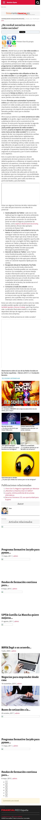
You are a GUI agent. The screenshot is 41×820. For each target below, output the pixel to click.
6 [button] (6, 796)
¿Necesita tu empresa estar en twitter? (19, 491)
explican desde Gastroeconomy (26, 224)
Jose (2, 20)
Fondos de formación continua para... (19, 583)
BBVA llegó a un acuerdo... (16, 647)
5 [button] (6, 793)
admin (15, 556)
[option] (20, 574)
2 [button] (6, 785)
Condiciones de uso (6, 816)
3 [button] (6, 787)
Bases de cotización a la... (15, 709)
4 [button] (6, 790)
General (4, 19)
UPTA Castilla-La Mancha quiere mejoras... (20, 616)
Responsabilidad (17, 816)
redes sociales (12, 19)
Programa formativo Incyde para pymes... (20, 551)
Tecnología (20, 19)
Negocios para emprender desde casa (20, 678)
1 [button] (6, 782)
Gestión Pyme (12, 2)
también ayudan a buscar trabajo (13, 307)
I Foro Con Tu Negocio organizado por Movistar (22, 489)
